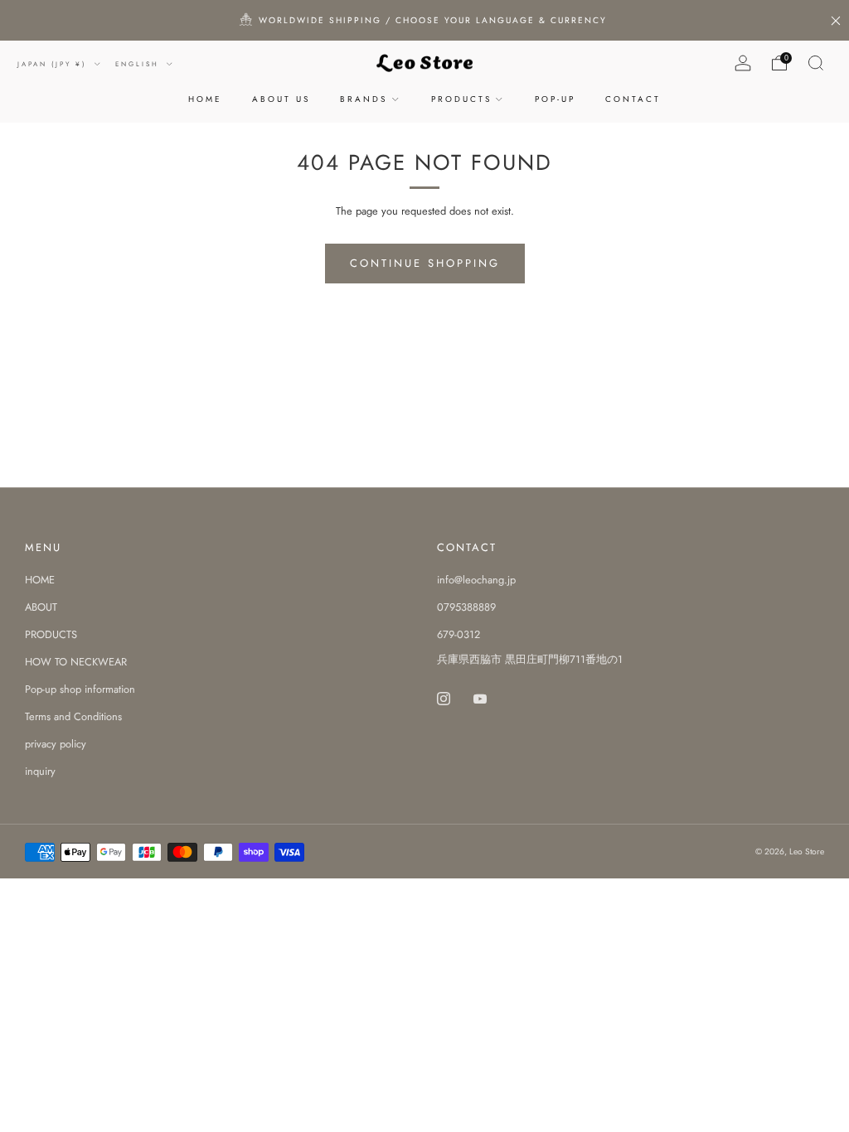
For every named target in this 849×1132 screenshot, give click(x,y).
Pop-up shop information (80, 689)
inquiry (40, 771)
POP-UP (555, 99)
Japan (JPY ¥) (53, 64)
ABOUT (41, 607)
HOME (205, 99)
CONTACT (633, 99)
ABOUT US (281, 99)
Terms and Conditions (73, 716)
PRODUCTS (461, 99)
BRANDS (363, 99)
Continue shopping (425, 263)
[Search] (816, 63)
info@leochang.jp (476, 580)
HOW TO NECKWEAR (76, 662)
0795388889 (466, 607)
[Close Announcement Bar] (835, 21)
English (139, 64)
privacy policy (55, 744)
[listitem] (424, 20)
